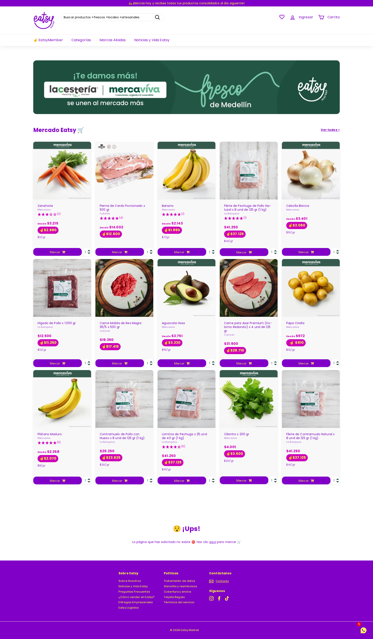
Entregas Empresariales (136, 602)
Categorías (81, 40)
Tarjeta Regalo (174, 597)
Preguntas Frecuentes (134, 592)
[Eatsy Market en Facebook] (219, 598)
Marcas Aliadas (113, 40)
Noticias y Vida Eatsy (151, 40)
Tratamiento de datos (179, 581)
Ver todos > (330, 130)
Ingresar (306, 17)
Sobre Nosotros (130, 581)
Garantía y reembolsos (180, 586)
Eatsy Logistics (129, 608)
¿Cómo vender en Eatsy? (137, 597)
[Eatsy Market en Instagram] (211, 598)
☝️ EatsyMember (48, 40)
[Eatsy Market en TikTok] (227, 598)
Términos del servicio (179, 602)
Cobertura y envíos (177, 592)
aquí (212, 542)
